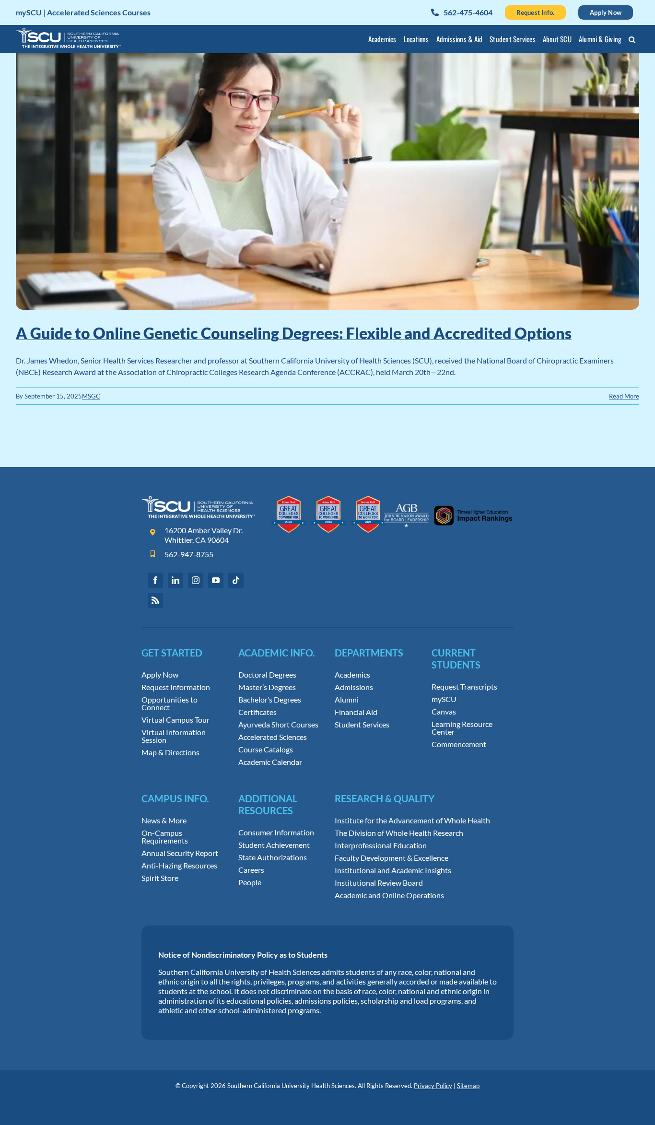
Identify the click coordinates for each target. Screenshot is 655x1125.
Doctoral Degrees (267, 675)
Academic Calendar (270, 762)
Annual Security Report (179, 853)
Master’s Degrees (267, 687)
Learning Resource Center (462, 728)
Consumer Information (276, 832)
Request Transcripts (464, 687)
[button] (632, 40)
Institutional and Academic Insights (393, 870)
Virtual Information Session (173, 736)
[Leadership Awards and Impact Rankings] (448, 499)
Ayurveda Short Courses (278, 724)
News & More (164, 820)
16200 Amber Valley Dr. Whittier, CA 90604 (203, 535)
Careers (251, 870)
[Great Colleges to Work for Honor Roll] (328, 499)
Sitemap (468, 1086)
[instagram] (195, 580)
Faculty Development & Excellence (391, 858)
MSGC (91, 396)
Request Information (175, 687)
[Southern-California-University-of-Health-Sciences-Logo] (198, 499)
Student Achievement (274, 845)
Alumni (347, 699)
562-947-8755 (188, 554)
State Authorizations (272, 857)
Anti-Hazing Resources (179, 865)
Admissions (354, 687)
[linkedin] (175, 580)
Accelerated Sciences (272, 737)
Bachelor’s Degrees (269, 699)
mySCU (444, 699)
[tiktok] (236, 580)
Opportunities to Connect (169, 703)
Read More (624, 396)
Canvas (444, 711)
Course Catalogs (265, 749)
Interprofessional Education (381, 845)
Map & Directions (170, 752)
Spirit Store (159, 878)
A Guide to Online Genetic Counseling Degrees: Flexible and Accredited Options (294, 333)
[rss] (155, 600)
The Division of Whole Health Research (399, 833)
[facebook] (155, 580)
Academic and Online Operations (389, 895)
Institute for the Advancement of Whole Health (412, 820)
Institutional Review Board (379, 883)
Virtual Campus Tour (175, 720)
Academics (352, 675)
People (249, 882)
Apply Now (159, 675)
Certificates (257, 712)
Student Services (362, 724)
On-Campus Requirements (164, 836)
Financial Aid (356, 712)
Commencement (459, 744)
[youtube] (215, 580)
